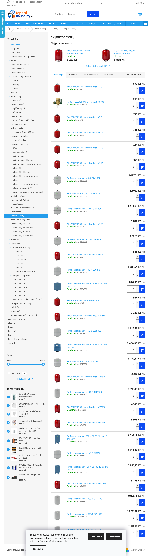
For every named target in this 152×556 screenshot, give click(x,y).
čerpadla (15, 48)
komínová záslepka (20, 144)
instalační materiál (20, 124)
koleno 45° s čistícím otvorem (25, 184)
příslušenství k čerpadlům (23, 56)
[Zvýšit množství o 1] (137, 89)
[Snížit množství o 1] (137, 92)
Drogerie (12, 335)
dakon (15, 80)
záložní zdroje (17, 307)
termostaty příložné (21, 223)
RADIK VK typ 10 (20, 287)
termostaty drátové (21, 231)
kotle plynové (18, 68)
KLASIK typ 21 (20, 267)
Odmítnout (96, 536)
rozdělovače (17, 204)
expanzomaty (18, 215)
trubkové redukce (20, 140)
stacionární (17, 116)
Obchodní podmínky (73, 3)
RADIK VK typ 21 (20, 295)
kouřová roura (18, 156)
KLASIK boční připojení (23, 247)
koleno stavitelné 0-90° (22, 187)
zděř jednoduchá (19, 152)
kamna (14, 92)
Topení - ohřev (14, 44)
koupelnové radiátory (21, 303)
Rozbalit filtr (24, 379)
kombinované (18, 104)
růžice (15, 148)
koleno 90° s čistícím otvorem (25, 176)
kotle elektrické (19, 72)
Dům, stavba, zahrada (17, 339)
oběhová (16, 52)
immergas (17, 84)
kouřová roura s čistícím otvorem (26, 164)
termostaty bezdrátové (22, 227)
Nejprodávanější (91, 74)
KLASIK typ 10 (20, 259)
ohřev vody (16, 96)
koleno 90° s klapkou (21, 172)
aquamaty (16, 211)
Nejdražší (73, 74)
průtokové (16, 112)
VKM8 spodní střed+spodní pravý (27, 299)
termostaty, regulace (20, 219)
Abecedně (108, 74)
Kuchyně (12, 331)
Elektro (11, 323)
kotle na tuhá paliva (20, 64)
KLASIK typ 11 (20, 263)
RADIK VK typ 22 (20, 279)
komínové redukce (20, 136)
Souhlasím (114, 536)
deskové (16, 243)
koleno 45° (17, 180)
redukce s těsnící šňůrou (23, 132)
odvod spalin (17, 128)
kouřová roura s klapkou (22, 160)
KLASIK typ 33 (20, 255)
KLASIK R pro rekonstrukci (25, 271)
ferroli (15, 88)
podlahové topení (19, 195)
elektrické (16, 100)
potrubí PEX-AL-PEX (20, 199)
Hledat (93, 14)
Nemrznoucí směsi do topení (24, 315)
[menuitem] (13, 23)
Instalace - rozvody (16, 319)
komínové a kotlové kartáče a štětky (28, 191)
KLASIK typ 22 (20, 251)
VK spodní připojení (21, 275)
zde (65, 541)
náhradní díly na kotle (21, 76)
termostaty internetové (22, 235)
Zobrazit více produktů (96, 66)
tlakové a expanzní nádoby (23, 207)
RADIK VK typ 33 (20, 283)
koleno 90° (17, 168)
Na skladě (18, 373)
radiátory (15, 239)
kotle (13, 60)
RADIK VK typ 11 (20, 291)
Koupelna (12, 327)
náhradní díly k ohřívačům (23, 120)
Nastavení (37, 549)
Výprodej (12, 343)
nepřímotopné (18, 108)
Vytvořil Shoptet (138, 549)
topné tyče (16, 311)
